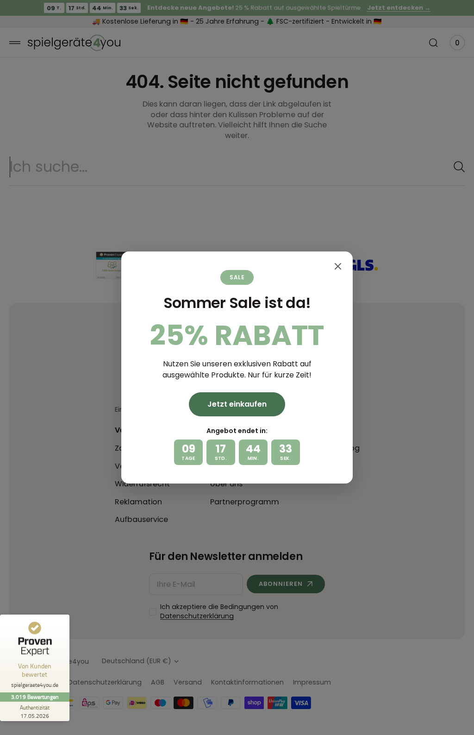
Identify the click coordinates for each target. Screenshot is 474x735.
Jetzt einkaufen (237, 404)
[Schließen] (338, 266)
